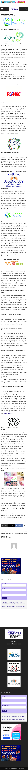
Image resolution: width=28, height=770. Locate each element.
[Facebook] (8, 644)
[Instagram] (12, 644)
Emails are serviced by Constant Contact (9, 608)
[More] (24, 525)
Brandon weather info (11, 622)
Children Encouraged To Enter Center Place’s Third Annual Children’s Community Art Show (7, 535)
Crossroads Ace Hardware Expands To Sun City (21, 534)
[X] (15, 644)
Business (11, 14)
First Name (4, 583)
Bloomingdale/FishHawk (9, 12)
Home (2, 12)
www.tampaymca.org (8, 413)
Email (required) (5, 593)
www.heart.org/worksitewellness (18, 411)
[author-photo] (14, 548)
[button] (2, 9)
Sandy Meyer (4, 15)
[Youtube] (19, 644)
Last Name (4, 588)
